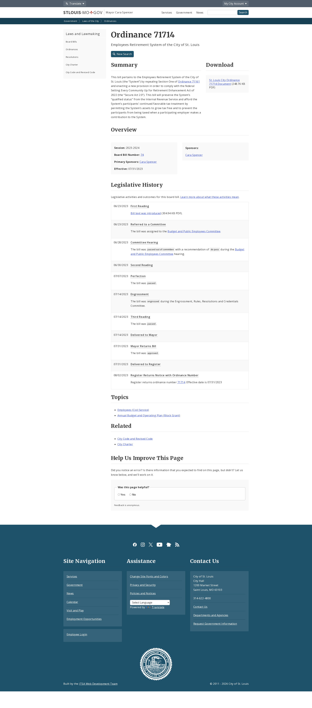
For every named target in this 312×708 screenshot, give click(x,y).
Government (184, 12)
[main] (156, 271)
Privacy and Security (143, 585)
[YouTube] (159, 545)
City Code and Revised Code (80, 72)
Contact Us (200, 607)
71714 (181, 382)
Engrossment (140, 294)
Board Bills (71, 41)
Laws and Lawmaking (83, 34)
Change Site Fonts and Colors (149, 576)
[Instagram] (143, 545)
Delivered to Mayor (144, 335)
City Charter (72, 64)
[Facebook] (135, 545)
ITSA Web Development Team (98, 684)
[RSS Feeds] (177, 545)
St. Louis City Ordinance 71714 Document (224, 82)
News (199, 12)
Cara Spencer (148, 162)
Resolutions (72, 57)
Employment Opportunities (84, 619)
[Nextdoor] (168, 545)
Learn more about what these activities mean (209, 197)
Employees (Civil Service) (133, 410)
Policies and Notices (143, 593)
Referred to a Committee (148, 224)
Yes (123, 494)
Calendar (72, 602)
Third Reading (140, 317)
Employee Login (77, 634)
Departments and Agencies (210, 615)
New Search (124, 54)
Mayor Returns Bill (143, 346)
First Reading (140, 206)
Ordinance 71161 (189, 81)
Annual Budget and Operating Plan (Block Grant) (148, 415)
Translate (158, 607)
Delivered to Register (146, 364)
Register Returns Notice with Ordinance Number (164, 375)
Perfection (138, 276)
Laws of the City (90, 21)
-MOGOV (82, 12)
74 (142, 155)
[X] (151, 545)
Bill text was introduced (146, 213)
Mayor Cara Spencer (119, 12)
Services (167, 12)
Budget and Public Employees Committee (194, 231)
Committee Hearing (144, 242)
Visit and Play (75, 610)
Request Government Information (215, 623)
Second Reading (142, 265)
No (134, 494)
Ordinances (110, 21)
